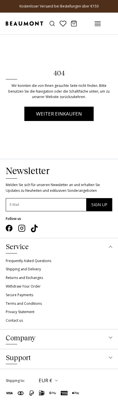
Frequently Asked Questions (28, 260)
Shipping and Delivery (23, 269)
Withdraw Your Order (23, 286)
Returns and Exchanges (24, 277)
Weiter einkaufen (59, 113)
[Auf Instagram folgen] (21, 228)
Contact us (14, 320)
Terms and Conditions (24, 303)
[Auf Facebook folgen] (9, 228)
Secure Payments (19, 294)
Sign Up (99, 204)
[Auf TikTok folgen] (34, 229)
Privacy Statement (20, 311)
